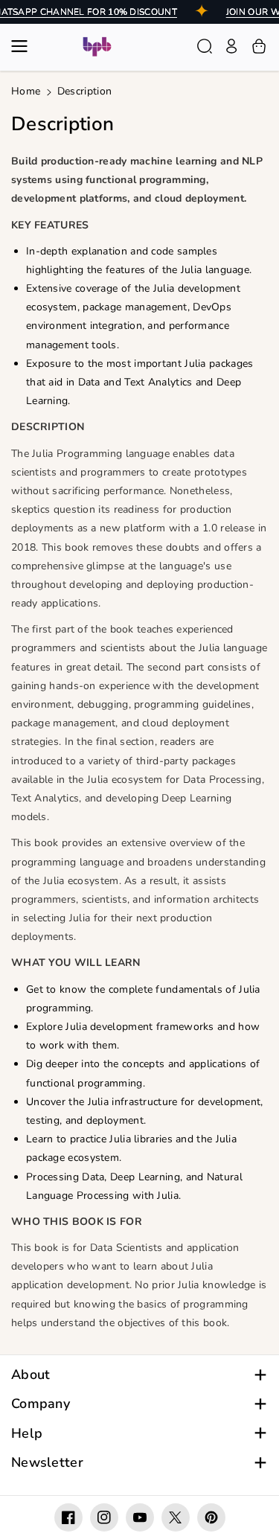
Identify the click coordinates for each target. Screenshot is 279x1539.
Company (40, 1403)
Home (25, 91)
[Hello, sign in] (231, 46)
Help (26, 1433)
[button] (23, 46)
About (31, 1374)
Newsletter (47, 1462)
